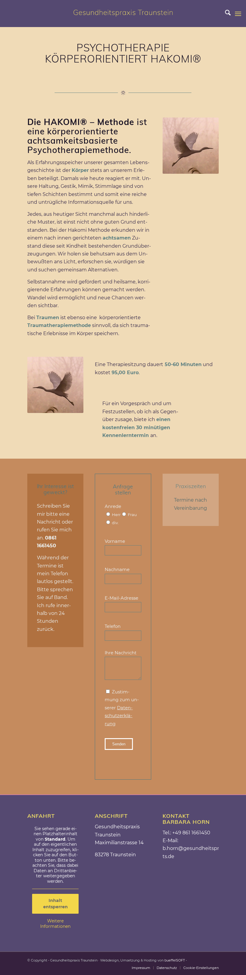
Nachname (117, 569)
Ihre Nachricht (120, 653)
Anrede (121, 514)
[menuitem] (225, 13)
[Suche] (225, 13)
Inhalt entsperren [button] (55, 903)
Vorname (115, 541)
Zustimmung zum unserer (122, 707)
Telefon (113, 626)
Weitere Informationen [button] (55, 923)
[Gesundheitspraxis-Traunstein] (123, 13)
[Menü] (238, 13)
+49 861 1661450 (191, 833)
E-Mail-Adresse (121, 598)
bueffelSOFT (174, 960)
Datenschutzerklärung (119, 715)
